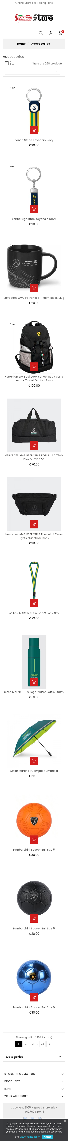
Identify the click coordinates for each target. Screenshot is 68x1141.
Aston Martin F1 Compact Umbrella (34, 771)
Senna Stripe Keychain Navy (34, 140)
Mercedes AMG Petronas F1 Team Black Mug (34, 298)
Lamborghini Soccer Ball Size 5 (34, 850)
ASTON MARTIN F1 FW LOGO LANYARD (34, 613)
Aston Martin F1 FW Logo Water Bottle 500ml (34, 692)
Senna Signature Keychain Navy (34, 219)
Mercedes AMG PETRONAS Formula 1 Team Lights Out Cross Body (34, 536)
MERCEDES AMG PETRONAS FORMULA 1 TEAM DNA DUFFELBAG (34, 457)
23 (42, 1044)
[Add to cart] (34, 130)
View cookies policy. (30, 1137)
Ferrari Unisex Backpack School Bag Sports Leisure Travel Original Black (34, 378)
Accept (47, 1137)
